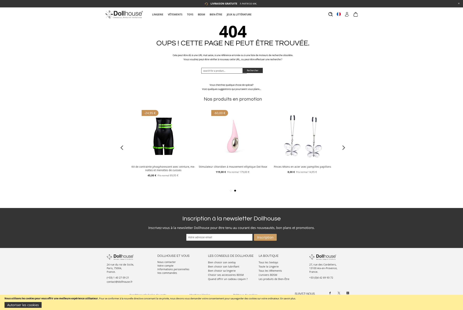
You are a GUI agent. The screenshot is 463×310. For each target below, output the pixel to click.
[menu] (202, 14)
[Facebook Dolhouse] (330, 293)
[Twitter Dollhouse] (339, 293)
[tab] (202, 14)
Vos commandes (167, 273)
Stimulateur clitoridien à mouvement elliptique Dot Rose (233, 166)
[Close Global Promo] (458, 3)
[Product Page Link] (163, 162)
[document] (232, 302)
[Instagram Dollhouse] (347, 293)
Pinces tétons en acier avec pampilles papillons (302, 166)
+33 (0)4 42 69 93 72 (321, 277)
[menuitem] (159, 14)
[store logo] (124, 14)
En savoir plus (287, 298)
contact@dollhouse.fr (120, 281)
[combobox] (224, 71)
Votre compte (165, 265)
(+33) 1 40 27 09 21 (118, 277)
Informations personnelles (173, 269)
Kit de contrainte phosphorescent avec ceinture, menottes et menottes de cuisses (163, 168)
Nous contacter (166, 262)
